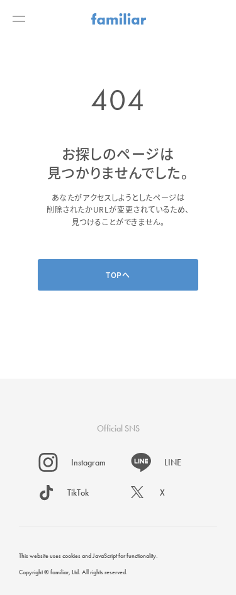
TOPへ (118, 274)
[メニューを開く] (18, 18)
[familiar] (118, 19)
